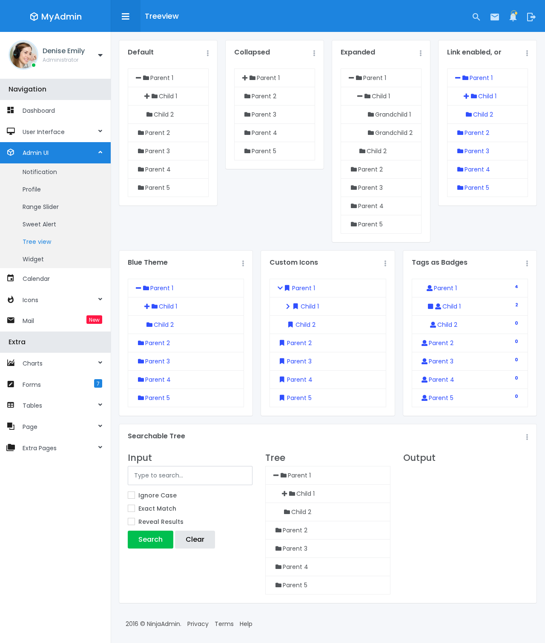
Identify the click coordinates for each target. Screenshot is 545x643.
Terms (224, 624)
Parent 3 (477, 151)
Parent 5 (477, 187)
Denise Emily (64, 51)
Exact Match (157, 508)
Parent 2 (477, 133)
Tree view (37, 241)
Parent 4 (477, 169)
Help (246, 624)
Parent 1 (481, 78)
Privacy (198, 624)
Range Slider (41, 207)
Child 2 (483, 114)
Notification (40, 172)
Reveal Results (161, 521)
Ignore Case (157, 495)
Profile (32, 189)
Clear (195, 539)
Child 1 (487, 96)
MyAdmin (61, 17)
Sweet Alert (39, 224)
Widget (33, 259)
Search (150, 539)
